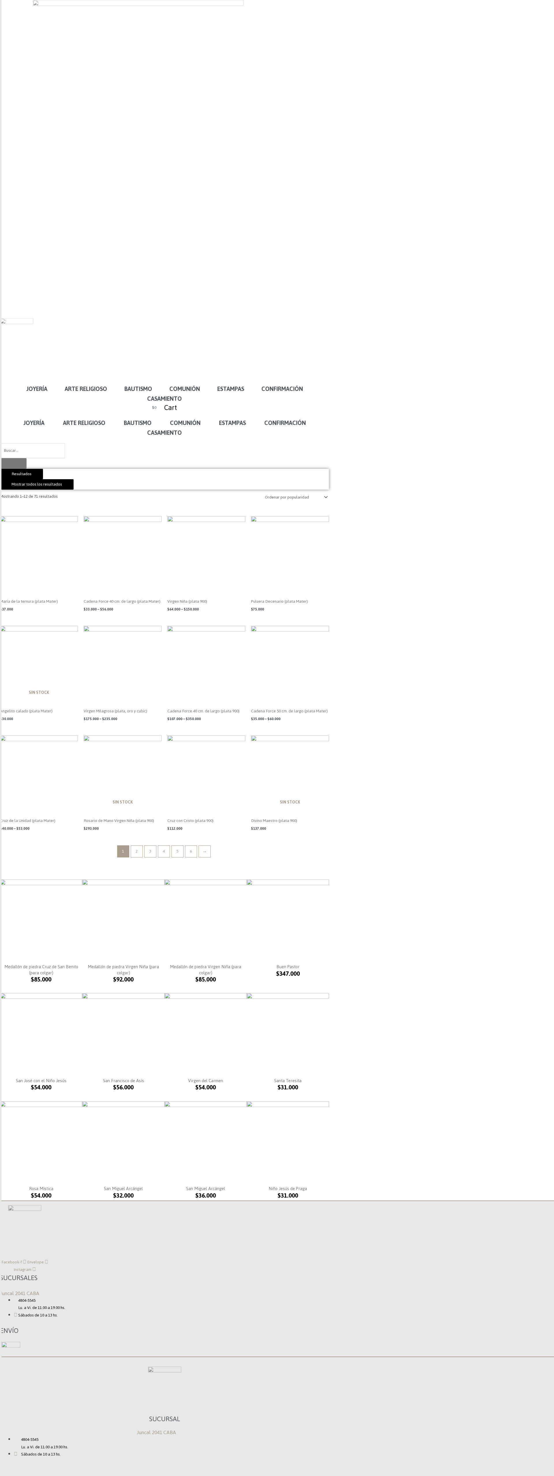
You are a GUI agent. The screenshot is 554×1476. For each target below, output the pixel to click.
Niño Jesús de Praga (288, 1188)
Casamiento (164, 399)
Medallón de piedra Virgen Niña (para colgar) (123, 969)
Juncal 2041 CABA (19, 1293)
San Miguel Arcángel (123, 1188)
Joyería (36, 389)
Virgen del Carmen (205, 1080)
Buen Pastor (288, 966)
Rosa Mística (41, 1188)
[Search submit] (13, 463)
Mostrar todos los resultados (37, 484)
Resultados (21, 474)
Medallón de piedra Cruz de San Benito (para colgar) (41, 969)
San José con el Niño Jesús (41, 1080)
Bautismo (138, 389)
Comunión (184, 389)
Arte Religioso (86, 389)
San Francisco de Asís (123, 1080)
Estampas (230, 389)
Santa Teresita (288, 1080)
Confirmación (282, 389)
